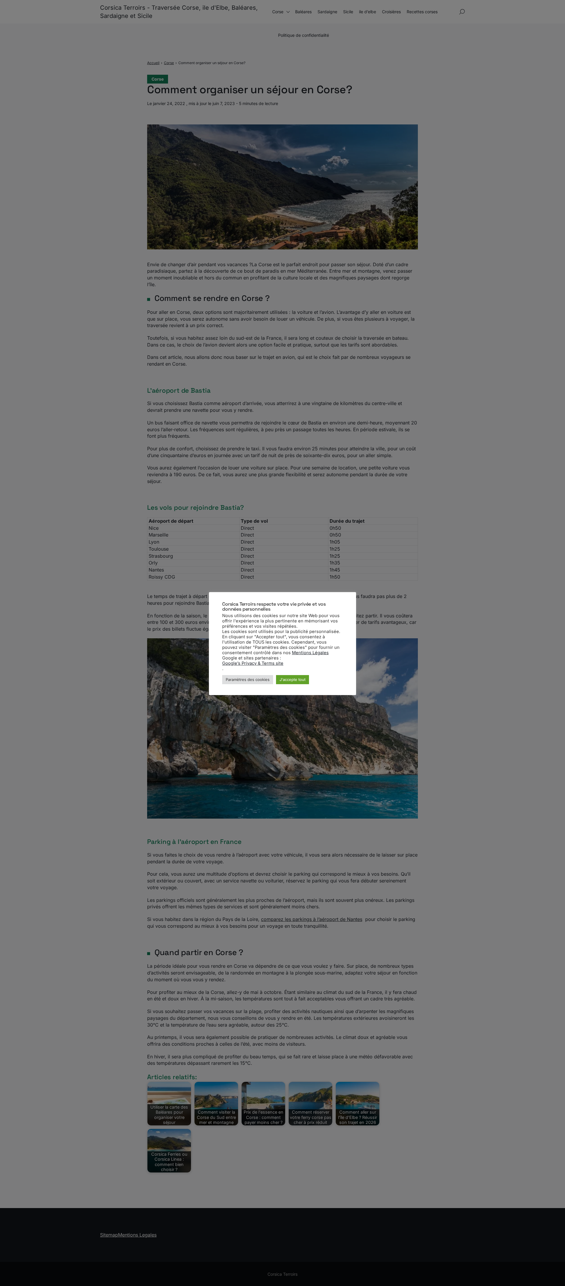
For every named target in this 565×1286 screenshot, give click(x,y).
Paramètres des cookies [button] (248, 679)
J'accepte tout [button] (292, 679)
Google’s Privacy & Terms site (252, 663)
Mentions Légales (310, 652)
